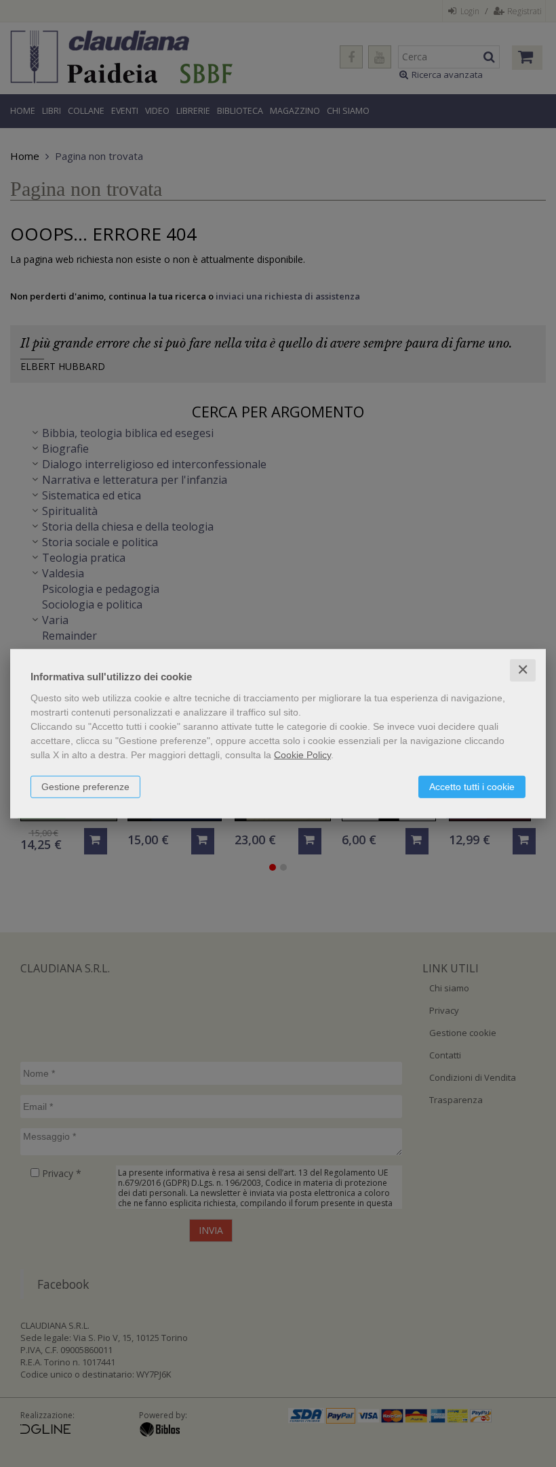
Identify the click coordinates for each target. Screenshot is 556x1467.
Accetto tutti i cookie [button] (472, 786)
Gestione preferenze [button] (85, 786)
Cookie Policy (302, 754)
